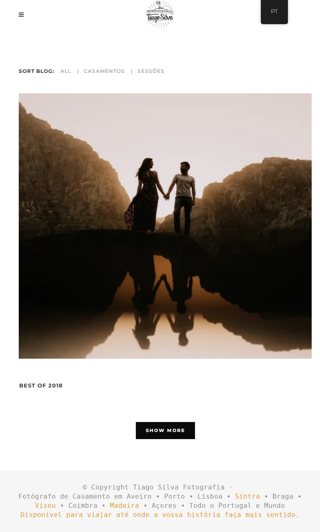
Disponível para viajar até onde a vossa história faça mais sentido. (160, 515)
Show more (165, 430)
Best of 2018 (41, 385)
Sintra (247, 496)
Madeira (124, 506)
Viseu (45, 506)
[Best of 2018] (165, 226)
